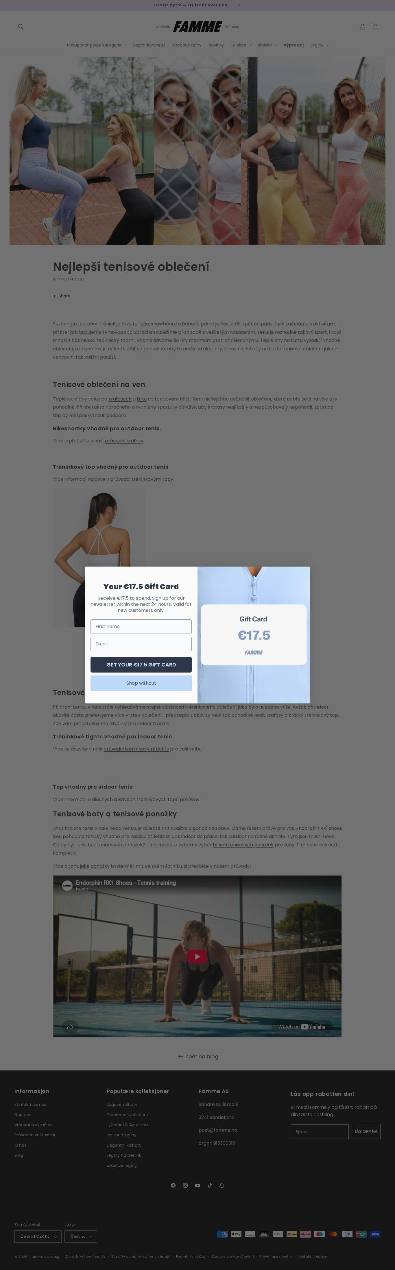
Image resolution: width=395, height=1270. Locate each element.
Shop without (141, 683)
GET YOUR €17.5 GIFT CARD (141, 664)
